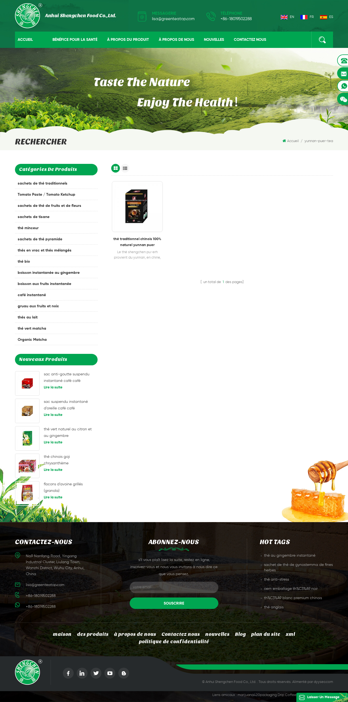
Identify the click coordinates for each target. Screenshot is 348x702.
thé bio (24, 261)
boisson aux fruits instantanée (44, 284)
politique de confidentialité (174, 642)
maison (62, 634)
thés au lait (28, 317)
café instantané (32, 295)
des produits (92, 634)
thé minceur (28, 228)
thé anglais (274, 607)
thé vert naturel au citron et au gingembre (68, 432)
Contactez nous (250, 40)
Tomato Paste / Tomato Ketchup (46, 195)
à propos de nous (176, 40)
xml (290, 634)
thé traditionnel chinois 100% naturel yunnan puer (137, 242)
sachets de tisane (33, 217)
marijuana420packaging (257, 695)
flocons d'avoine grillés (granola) (63, 487)
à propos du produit (128, 40)
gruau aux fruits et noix (38, 306)
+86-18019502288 (236, 19)
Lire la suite (53, 387)
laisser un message (323, 697)
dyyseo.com (323, 682)
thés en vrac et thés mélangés (45, 250)
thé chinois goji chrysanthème (57, 460)
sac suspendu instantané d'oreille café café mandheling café (66, 406)
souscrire (174, 603)
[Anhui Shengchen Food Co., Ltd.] (65, 15)
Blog (240, 634)
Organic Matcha (32, 340)
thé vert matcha (32, 328)
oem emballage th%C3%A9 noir (291, 589)
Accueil (25, 40)
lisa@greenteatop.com (173, 19)
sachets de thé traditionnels (42, 183)
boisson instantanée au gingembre (49, 273)
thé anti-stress (276, 579)
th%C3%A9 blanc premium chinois (293, 598)
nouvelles (214, 40)
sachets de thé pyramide (40, 239)
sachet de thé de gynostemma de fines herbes (298, 567)
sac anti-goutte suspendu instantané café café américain (66, 378)
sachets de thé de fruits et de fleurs (49, 206)
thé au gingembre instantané (289, 555)
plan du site (265, 634)
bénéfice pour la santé (74, 40)
